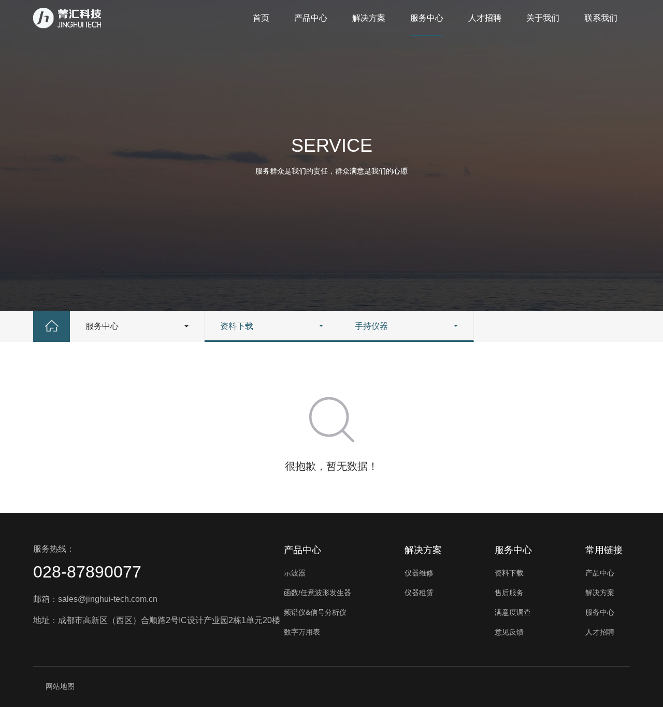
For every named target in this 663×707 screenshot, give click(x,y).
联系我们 (600, 17)
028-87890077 (87, 571)
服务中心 (426, 17)
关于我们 (542, 17)
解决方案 (368, 17)
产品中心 (310, 17)
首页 (261, 17)
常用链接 (604, 550)
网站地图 (60, 686)
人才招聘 (484, 17)
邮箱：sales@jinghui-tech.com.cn (95, 599)
